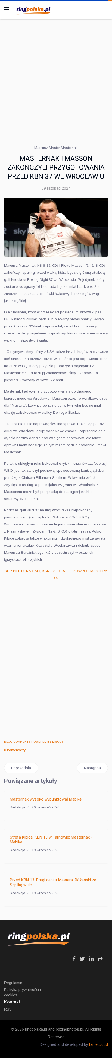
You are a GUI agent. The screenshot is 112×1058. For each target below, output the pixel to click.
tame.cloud (98, 1044)
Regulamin (13, 983)
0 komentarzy (15, 750)
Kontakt (12, 1002)
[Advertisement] (56, 80)
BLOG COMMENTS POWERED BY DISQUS (33, 741)
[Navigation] (6, 9)
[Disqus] (56, 661)
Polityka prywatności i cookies (22, 992)
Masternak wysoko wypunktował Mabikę (46, 799)
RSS (8, 1009)
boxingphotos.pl (69, 1029)
